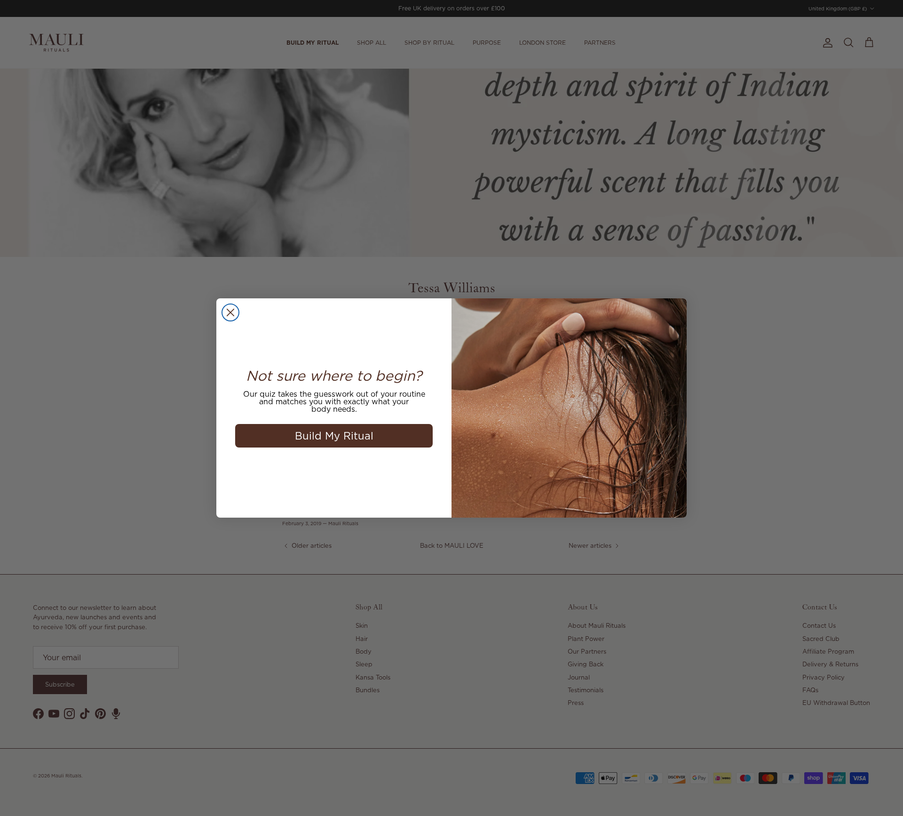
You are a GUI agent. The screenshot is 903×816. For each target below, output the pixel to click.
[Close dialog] (230, 312)
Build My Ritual (334, 435)
